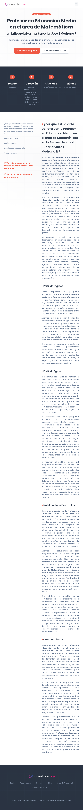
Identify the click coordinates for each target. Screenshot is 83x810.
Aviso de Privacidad (65, 783)
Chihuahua (12, 87)
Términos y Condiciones (41, 788)
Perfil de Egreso (10, 143)
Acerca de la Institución (55, 50)
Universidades (25, 783)
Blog (50, 783)
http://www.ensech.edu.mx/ (54, 87)
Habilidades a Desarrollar (14, 148)
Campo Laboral (10, 153)
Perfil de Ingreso (11, 138)
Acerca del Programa (27, 50)
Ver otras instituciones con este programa (18, 175)
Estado (12, 83)
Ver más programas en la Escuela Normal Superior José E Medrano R (18, 166)
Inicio (12, 783)
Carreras (39, 783)
